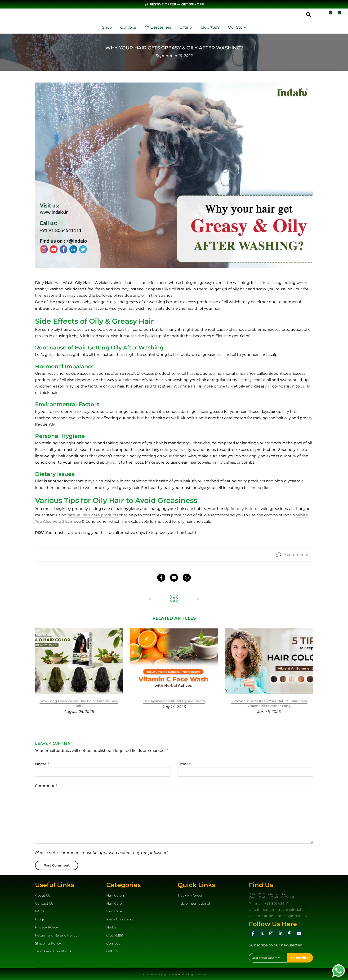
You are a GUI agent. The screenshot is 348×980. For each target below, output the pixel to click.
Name (42, 764)
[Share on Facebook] (161, 578)
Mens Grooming (119, 919)
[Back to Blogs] (174, 598)
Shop (107, 27)
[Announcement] (174, 4)
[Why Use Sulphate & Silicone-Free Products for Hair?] (198, 598)
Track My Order (190, 895)
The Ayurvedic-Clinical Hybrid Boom (174, 701)
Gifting (185, 27)
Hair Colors (115, 895)
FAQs (39, 911)
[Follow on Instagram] (271, 933)
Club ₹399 (210, 27)
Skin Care (114, 911)
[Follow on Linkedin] (281, 933)
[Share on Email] (174, 578)
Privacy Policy (46, 927)
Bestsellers (161, 27)
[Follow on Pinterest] (290, 933)
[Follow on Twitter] (262, 933)
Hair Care (114, 903)
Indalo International (194, 903)
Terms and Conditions (53, 951)
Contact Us (44, 903)
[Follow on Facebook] (253, 933)
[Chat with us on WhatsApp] (338, 970)
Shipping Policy (48, 943)
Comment (46, 786)
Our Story (237, 27)
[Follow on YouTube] (299, 933)
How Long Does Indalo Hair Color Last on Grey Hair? (79, 703)
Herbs (111, 927)
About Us (42, 895)
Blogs (40, 919)
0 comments (295, 554)
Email (184, 764)
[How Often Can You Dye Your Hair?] (150, 598)
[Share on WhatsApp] (187, 578)
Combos (128, 27)
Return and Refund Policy (56, 935)
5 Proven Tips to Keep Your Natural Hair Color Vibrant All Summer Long (269, 703)
